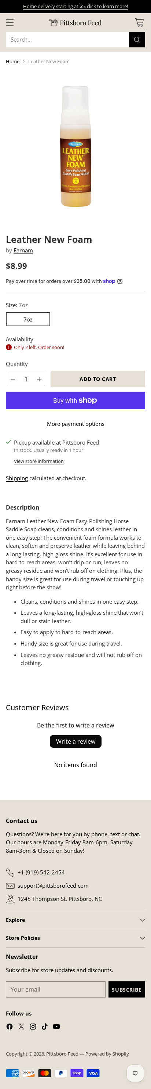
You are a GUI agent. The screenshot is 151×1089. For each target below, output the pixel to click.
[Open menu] (9, 22)
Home (12, 61)
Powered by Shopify (107, 1053)
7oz (28, 319)
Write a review (75, 741)
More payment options (75, 423)
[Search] (137, 39)
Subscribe (126, 989)
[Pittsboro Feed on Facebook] (9, 1027)
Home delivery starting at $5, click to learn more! (75, 6)
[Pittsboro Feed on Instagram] (33, 1027)
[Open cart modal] (139, 22)
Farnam (23, 250)
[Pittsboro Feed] (75, 22)
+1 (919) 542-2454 (41, 872)
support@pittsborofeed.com (53, 885)
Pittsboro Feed (62, 1053)
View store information (39, 461)
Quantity (17, 363)
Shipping (17, 478)
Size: (17, 305)
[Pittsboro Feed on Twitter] (21, 1027)
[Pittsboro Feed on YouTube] (56, 1027)
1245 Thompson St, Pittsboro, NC (60, 898)
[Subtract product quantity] (12, 379)
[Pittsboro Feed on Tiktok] (44, 1027)
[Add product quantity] (39, 379)
